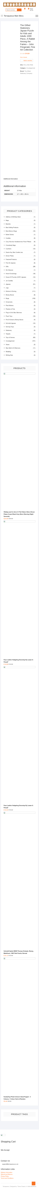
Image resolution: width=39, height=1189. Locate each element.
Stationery (9, 330)
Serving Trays (10, 327)
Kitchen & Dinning (11, 291)
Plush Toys (9, 316)
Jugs (7, 288)
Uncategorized (30, 68)
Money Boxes (10, 295)
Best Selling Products (12, 227)
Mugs (7, 298)
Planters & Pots (10, 309)
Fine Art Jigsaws (11, 263)
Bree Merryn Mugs (11, 231)
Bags (7, 220)
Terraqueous (6, 1186)
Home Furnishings (11, 273)
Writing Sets (9, 355)
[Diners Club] (15, 1154)
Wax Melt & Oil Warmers (13, 348)
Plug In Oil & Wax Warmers (14, 312)
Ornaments (9, 302)
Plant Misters (10, 305)
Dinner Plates (10, 256)
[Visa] (9, 1154)
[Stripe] (22, 1154)
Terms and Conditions (7, 1178)
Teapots (8, 334)
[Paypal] (12, 1154)
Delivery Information (6, 1172)
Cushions (8, 249)
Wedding (8, 351)
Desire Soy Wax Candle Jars (14, 252)
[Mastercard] (5, 1154)
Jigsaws (8, 284)
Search (19, 9)
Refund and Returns (6, 1174)
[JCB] (25, 1154)
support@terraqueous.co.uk (10, 1164)
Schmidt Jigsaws (11, 323)
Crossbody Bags (11, 245)
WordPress (33, 1186)
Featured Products (11, 259)
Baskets (8, 224)
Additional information (11, 179)
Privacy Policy (5, 1176)
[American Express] (2, 1154)
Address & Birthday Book (13, 217)
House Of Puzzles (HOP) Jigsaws (16, 277)
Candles (8, 238)
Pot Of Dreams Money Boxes (14, 320)
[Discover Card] (19, 1154)
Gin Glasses (9, 270)
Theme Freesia (21, 1186)
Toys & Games (10, 337)
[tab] (11, 179)
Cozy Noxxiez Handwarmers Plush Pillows (18, 241)
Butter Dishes (10, 234)
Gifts (7, 266)
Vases (7, 344)
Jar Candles (9, 281)
